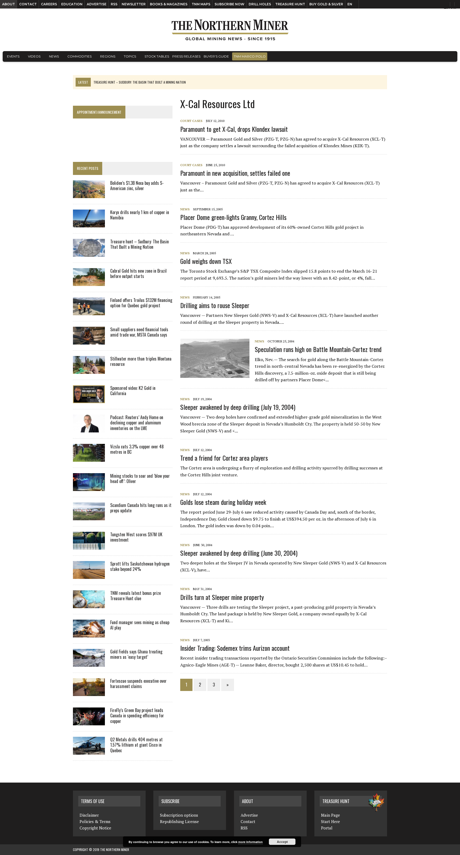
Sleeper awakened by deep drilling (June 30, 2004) (238, 553)
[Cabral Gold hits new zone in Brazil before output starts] (89, 282)
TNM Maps (201, 4)
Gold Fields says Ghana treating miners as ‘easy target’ (136, 654)
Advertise (96, 4)
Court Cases (191, 121)
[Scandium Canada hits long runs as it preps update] (89, 516)
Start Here (330, 821)
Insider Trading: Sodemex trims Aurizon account (235, 648)
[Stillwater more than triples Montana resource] (89, 370)
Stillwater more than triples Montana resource (140, 361)
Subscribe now (229, 4)
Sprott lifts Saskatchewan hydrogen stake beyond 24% (140, 566)
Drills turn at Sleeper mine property (222, 597)
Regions (107, 56)
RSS (114, 4)
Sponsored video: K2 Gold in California (132, 391)
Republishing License (179, 821)
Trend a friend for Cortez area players (224, 458)
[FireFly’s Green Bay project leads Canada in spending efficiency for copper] (89, 722)
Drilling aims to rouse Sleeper (214, 305)
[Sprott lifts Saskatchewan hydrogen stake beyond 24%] (89, 575)
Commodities (79, 56)
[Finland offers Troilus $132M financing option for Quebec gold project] (89, 311)
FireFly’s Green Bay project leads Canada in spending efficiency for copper (137, 716)
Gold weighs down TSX (206, 261)
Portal (326, 828)
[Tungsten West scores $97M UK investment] (89, 546)
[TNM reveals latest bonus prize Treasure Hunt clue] (89, 604)
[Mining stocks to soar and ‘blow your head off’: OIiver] (89, 487)
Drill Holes (260, 4)
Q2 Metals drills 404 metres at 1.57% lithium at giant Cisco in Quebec (136, 745)
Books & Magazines (168, 4)
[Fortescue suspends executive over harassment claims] (89, 692)
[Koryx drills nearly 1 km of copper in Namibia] (89, 224)
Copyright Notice (95, 828)
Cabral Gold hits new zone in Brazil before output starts (138, 274)
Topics (130, 56)
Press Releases (186, 56)
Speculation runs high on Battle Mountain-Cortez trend (318, 349)
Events (13, 56)
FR (453, 7)
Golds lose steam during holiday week (223, 502)
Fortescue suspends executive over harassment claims (138, 684)
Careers (49, 4)
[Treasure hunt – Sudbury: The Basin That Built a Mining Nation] (89, 253)
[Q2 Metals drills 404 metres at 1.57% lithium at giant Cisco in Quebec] (89, 751)
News (54, 56)
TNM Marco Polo (250, 56)
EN (349, 4)
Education (72, 4)
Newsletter (134, 4)
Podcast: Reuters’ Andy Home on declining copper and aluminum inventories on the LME (136, 423)
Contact (28, 4)
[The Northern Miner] (230, 29)
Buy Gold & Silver (326, 4)
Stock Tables (157, 56)
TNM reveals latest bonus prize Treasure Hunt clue (135, 596)
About (8, 4)
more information (250, 842)
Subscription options (179, 815)
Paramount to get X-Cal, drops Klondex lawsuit (234, 129)
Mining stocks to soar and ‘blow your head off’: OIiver (140, 479)
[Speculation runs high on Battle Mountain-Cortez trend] (217, 374)
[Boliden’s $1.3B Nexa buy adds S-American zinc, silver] (89, 194)
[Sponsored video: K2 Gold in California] (89, 399)
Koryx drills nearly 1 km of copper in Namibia (139, 215)
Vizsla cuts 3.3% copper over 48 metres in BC (137, 449)
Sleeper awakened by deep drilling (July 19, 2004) (237, 407)
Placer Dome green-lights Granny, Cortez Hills (233, 217)
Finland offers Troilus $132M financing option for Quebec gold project (141, 303)
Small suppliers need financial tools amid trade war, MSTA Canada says (139, 332)
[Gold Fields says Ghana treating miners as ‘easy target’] (89, 663)
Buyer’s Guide (216, 56)
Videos (34, 56)
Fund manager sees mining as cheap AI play (139, 625)
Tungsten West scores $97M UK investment (136, 537)
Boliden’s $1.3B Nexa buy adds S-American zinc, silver (137, 186)
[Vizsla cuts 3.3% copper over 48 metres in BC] (89, 458)
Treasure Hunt (290, 4)
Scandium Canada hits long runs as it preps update (140, 508)
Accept (282, 841)
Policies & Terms (95, 821)
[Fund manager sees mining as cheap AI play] (89, 634)
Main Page (330, 815)
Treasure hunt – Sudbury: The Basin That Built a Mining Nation (139, 244)
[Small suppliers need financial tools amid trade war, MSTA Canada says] (89, 341)
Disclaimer (89, 815)
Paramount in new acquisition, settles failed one (235, 173)
